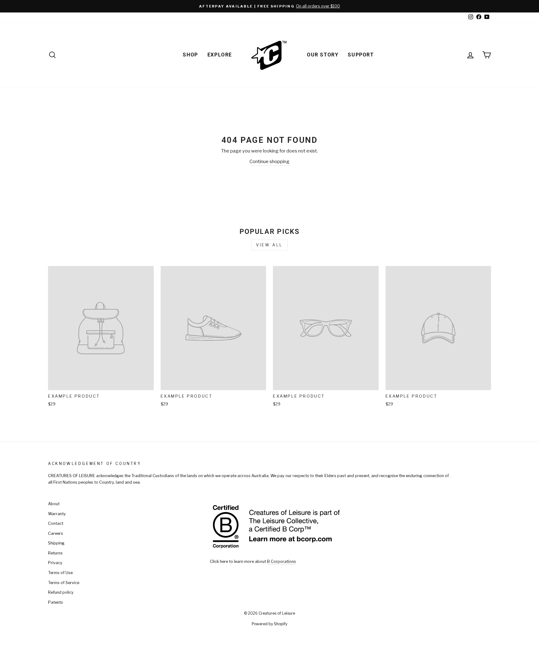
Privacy (55, 562)
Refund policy (61, 592)
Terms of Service (63, 582)
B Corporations (281, 561)
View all (269, 245)
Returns (55, 553)
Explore (219, 55)
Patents (55, 602)
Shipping (56, 543)
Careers (55, 533)
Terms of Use (60, 572)
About (54, 503)
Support (361, 55)
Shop (190, 55)
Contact (55, 523)
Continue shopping (269, 161)
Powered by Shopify (269, 623)
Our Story (322, 55)
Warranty (57, 513)
